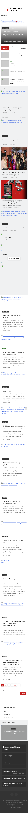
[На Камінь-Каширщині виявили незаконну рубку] (14, 568)
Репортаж (5, 536)
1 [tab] (16, 21)
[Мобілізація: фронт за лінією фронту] (5, 81)
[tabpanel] (14, 32)
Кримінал (12, 79)
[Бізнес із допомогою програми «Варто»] (5, 55)
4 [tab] (23, 21)
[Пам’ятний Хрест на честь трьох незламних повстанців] (14, 490)
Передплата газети (9, 759)
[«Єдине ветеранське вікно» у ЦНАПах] (14, 452)
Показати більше (14, 258)
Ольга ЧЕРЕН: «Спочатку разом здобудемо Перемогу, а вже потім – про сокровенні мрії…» (14, 110)
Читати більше (6, 330)
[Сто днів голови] (1, 234)
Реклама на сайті (9, 766)
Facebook (15, 773)
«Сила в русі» (13, 73)
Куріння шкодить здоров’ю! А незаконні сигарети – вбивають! (12, 34)
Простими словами (8, 717)
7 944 (15, 685)
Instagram (21, 773)
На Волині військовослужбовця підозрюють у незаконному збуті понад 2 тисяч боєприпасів (12, 662)
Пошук (4, 690)
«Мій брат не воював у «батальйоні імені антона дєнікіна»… (16, 65)
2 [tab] (18, 21)
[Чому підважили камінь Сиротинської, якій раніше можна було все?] (14, 158)
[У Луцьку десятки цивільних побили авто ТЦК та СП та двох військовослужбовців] (14, 610)
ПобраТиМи (13, 53)
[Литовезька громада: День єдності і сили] (14, 529)
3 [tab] (21, 21)
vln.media (5, 112)
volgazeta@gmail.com (19, 778)
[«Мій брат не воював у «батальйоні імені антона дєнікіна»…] (5, 63)
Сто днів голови (7, 237)
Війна (11, 61)
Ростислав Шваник (7, 207)
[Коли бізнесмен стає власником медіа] (14, 218)
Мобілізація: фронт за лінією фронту (14, 426)
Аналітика (5, 28)
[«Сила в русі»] (5, 72)
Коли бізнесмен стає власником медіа (13, 228)
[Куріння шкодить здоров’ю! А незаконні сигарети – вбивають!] (14, 128)
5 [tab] (25, 21)
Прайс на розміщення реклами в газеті (14, 762)
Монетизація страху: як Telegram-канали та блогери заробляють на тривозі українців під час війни (12, 203)
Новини (5, 497)
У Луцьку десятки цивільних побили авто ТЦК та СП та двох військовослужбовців (14, 623)
